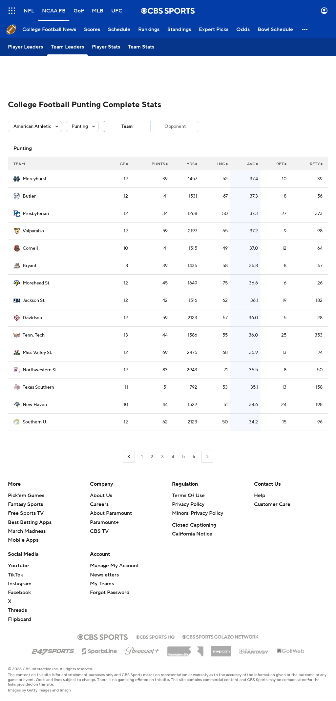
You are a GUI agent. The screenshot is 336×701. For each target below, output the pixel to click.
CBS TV (99, 531)
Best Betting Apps (30, 522)
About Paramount (111, 513)
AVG (251, 164)
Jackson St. (34, 300)
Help (259, 495)
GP (122, 164)
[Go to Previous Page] (129, 457)
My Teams (102, 583)
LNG (221, 164)
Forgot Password (110, 592)
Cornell (30, 248)
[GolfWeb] (290, 651)
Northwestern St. (40, 370)
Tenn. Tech (34, 335)
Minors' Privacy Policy (197, 513)
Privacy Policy (188, 504)
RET (280, 164)
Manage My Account (114, 565)
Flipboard (19, 619)
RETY (315, 164)
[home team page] (16, 179)
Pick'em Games (26, 495)
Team (127, 126)
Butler (29, 196)
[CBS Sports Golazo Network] (220, 636)
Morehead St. (36, 283)
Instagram (20, 583)
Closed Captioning (194, 525)
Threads (17, 610)
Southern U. (35, 422)
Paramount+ (104, 522)
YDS (191, 164)
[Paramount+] (142, 649)
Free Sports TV (26, 513)
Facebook (19, 592)
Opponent (175, 126)
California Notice (192, 534)
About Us (101, 495)
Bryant (29, 266)
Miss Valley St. (37, 353)
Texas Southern (38, 387)
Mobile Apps (23, 540)
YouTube (18, 565)
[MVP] (221, 649)
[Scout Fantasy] (254, 651)
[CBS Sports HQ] (155, 636)
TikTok (15, 575)
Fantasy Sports (25, 504)
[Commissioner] (185, 649)
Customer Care (272, 504)
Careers (99, 504)
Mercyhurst (34, 179)
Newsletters (104, 575)
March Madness (27, 531)
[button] (12, 10)
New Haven (35, 405)
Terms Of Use (188, 495)
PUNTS (158, 164)
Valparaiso (33, 231)
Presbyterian (36, 214)
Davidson (32, 318)
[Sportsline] (99, 650)
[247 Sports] (53, 650)
